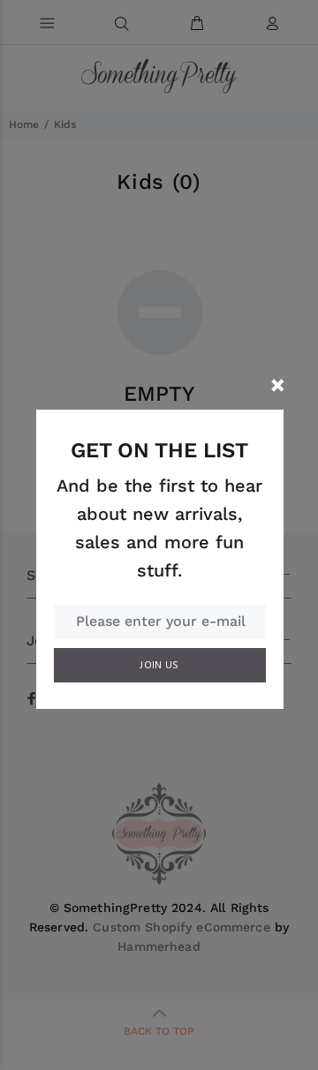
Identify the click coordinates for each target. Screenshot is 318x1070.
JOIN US (159, 665)
